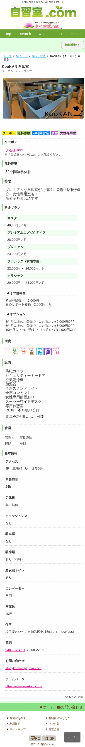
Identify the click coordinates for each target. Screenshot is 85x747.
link (59, 34)
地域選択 (71, 45)
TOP (73, 737)
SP (52, 738)
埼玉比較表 (39, 56)
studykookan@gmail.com (23, 668)
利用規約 (15, 723)
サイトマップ (18, 729)
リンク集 (54, 723)
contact (76, 34)
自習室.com (47, 744)
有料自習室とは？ (59, 718)
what (42, 34)
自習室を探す (18, 718)
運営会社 (54, 729)
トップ (8, 56)
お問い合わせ (72, 707)
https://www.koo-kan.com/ (23, 686)
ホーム (48, 707)
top (8, 34)
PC (37, 738)
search (25, 34)
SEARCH (22, 56)
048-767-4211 (15, 650)
